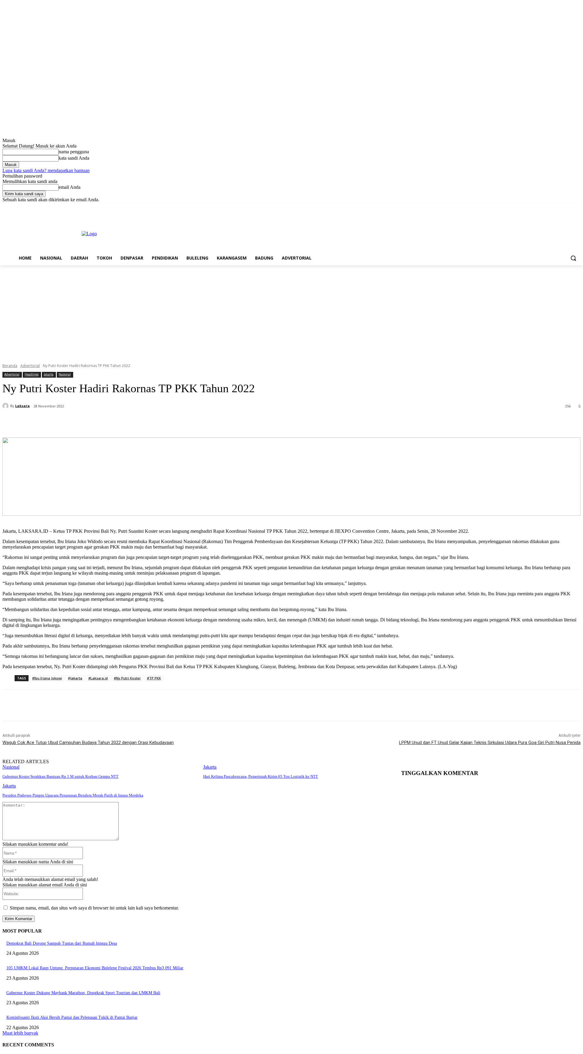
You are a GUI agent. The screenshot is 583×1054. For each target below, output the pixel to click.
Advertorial (30, 365)
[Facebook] (543, 206)
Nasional (65, 374)
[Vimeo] (568, 206)
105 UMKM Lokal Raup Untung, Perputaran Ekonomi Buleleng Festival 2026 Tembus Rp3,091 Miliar (94, 968)
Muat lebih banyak (20, 1032)
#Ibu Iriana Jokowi (47, 678)
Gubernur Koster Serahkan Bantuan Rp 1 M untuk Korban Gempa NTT (60, 776)
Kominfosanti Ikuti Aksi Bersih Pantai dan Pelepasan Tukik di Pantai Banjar (72, 1017)
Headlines (32, 374)
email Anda (69, 187)
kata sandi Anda (74, 158)
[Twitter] (560, 206)
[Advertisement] (291, 310)
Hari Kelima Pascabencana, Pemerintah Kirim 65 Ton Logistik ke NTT (260, 776)
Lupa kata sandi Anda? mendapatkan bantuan (46, 170)
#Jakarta (75, 678)
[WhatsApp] (128, 422)
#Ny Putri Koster (127, 678)
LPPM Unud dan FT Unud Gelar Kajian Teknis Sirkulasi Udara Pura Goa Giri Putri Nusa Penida (490, 742)
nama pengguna (74, 151)
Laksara (22, 405)
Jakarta (48, 374)
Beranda (9, 365)
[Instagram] (551, 206)
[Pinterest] (106, 422)
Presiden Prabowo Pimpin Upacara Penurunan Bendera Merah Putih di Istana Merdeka (72, 795)
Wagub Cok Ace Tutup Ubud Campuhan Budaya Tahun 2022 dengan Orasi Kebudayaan (88, 742)
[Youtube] (577, 206)
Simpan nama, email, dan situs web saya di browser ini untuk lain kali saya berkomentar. (94, 907)
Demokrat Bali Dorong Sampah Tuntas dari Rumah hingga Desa (61, 943)
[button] (573, 258)
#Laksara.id (98, 678)
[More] (150, 422)
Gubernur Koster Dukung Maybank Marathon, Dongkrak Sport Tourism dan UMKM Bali (83, 993)
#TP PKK (154, 678)
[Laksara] (6, 406)
